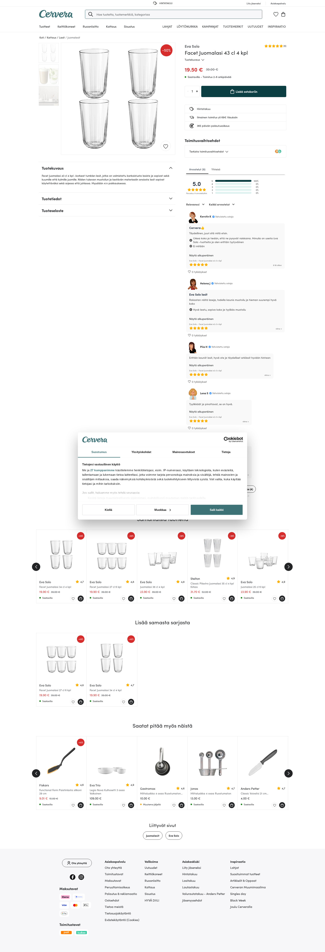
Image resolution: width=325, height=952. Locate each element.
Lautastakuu (190, 887)
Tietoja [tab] (226, 452)
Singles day (238, 894)
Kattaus (150, 887)
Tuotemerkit (233, 26)
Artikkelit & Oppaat (243, 880)
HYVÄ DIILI (152, 900)
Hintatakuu (189, 874)
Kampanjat (210, 26)
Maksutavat (113, 880)
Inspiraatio (277, 26)
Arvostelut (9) (197, 169)
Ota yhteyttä (113, 867)
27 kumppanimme (102, 470)
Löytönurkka (187, 26)
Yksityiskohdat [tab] (141, 452)
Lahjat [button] (167, 26)
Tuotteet (44, 26)
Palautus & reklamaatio (121, 894)
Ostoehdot (112, 900)
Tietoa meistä (114, 906)
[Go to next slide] (288, 567)
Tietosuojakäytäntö (118, 913)
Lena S (204, 393)
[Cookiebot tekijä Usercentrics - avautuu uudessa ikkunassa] (226, 439)
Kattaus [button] (111, 26)
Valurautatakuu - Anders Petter (203, 894)
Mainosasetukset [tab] (183, 452)
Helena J (205, 283)
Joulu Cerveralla (241, 906)
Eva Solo (174, 835)
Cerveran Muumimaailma (248, 887)
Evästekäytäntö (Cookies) (122, 920)
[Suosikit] (275, 14)
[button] (90, 14)
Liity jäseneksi (191, 867)
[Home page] (56, 16)
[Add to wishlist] (165, 146)
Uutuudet (255, 26)
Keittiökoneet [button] (66, 26)
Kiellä (108, 509)
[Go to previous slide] (36, 567)
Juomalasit (152, 835)
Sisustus (150, 894)
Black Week (238, 900)
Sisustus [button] (129, 26)
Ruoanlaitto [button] (91, 26)
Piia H (203, 347)
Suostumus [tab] (99, 452)
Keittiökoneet (153, 874)
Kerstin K (205, 216)
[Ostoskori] (283, 14)
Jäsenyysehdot (192, 900)
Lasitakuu (188, 880)
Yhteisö (215, 169)
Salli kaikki (217, 509)
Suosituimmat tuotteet (245, 874)
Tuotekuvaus (192, 59)
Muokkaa (160, 509)
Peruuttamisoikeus (117, 887)
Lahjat (234, 867)
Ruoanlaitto (152, 880)
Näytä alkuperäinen (201, 255)
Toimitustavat (114, 874)
